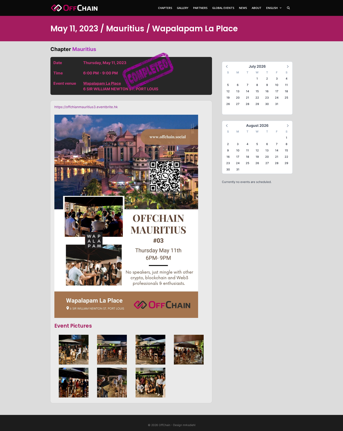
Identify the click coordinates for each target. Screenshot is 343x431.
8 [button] (257, 85)
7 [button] (247, 85)
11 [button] (286, 85)
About (256, 8)
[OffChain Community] (74, 8)
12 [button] (228, 91)
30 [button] (267, 104)
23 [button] (267, 97)
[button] (227, 66)
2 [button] (267, 78)
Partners (200, 8)
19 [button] (228, 97)
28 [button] (247, 104)
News (243, 8)
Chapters (165, 8)
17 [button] (276, 91)
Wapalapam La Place (102, 83)
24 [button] (276, 97)
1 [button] (257, 78)
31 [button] (276, 104)
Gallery (182, 8)
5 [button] (228, 85)
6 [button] (238, 85)
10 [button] (276, 85)
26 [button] (228, 104)
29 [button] (257, 104)
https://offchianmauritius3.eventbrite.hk (86, 107)
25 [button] (286, 97)
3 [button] (277, 78)
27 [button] (237, 104)
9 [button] (267, 85)
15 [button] (257, 91)
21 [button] (247, 97)
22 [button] (257, 97)
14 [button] (247, 91)
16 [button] (267, 91)
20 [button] (238, 97)
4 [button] (286, 78)
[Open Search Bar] (288, 8)
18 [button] (286, 91)
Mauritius (84, 49)
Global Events (223, 8)
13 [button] (237, 91)
